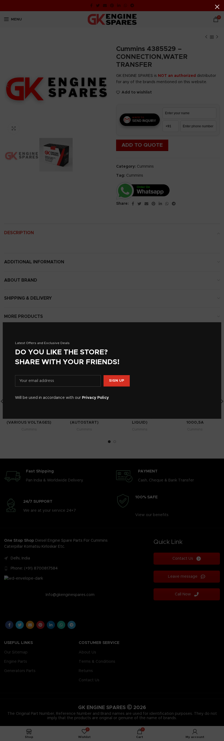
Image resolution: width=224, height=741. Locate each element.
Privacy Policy (95, 398)
